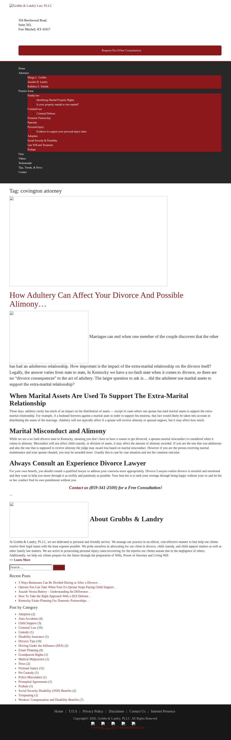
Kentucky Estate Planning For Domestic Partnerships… (53, 600)
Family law (33, 95)
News (21, 663)
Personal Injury (36, 127)
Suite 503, (25, 25)
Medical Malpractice (31, 659)
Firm (21, 154)
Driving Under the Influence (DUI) (41, 645)
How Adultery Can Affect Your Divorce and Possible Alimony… (96, 300)
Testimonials (25, 163)
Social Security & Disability (42, 140)
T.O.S (73, 711)
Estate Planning (28, 650)
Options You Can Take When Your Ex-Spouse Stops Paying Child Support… (67, 587)
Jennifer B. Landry (38, 82)
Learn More (22, 560)
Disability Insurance (31, 636)
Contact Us (137, 711)
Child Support (27, 623)
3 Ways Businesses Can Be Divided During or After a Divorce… (59, 582)
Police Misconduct (30, 677)
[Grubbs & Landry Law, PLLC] (30, 5)
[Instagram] (26, 178)
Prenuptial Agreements (32, 681)
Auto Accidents (28, 618)
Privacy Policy (93, 711)
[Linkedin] (23, 178)
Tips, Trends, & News (30, 167)
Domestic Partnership (39, 118)
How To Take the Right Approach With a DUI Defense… (55, 596)
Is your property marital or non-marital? (58, 104)
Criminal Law (35, 109)
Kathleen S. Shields (38, 86)
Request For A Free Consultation (121, 50)
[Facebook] (19, 178)
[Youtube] (30, 178)
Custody (23, 632)
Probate (32, 149)
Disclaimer (116, 711)
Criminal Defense (46, 113)
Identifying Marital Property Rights (55, 100)
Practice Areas (26, 91)
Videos (22, 158)
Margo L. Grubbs (37, 77)
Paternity (32, 122)
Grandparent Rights (30, 654)
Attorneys (23, 73)
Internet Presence (163, 711)
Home (21, 68)
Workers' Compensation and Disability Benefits (48, 699)
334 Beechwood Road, (32, 20)
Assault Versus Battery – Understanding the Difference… (54, 591)
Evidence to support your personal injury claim (61, 131)
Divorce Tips (26, 641)
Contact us (78, 487)
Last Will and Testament (40, 145)
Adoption (33, 136)
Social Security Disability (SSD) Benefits (45, 690)
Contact (22, 172)
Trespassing (25, 695)
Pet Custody (26, 672)
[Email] (33, 178)
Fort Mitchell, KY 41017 (34, 29)
